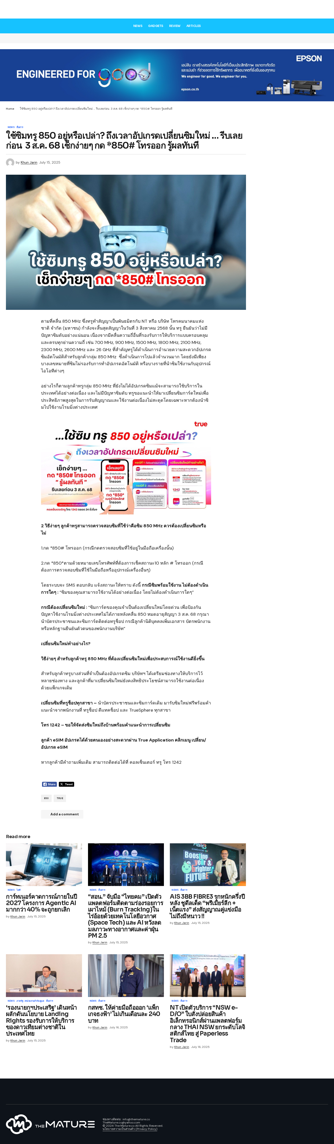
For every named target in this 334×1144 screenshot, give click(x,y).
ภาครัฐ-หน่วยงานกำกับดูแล (30, 1001)
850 (46, 798)
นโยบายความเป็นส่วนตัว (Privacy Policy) (130, 1129)
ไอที (19, 890)
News (11, 127)
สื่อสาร (20, 127)
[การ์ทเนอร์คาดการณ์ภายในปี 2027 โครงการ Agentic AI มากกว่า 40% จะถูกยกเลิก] (44, 864)
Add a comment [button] (64, 814)
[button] (324, 10)
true (60, 798)
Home (10, 109)
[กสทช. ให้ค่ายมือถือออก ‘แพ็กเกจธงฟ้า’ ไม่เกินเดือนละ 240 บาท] (126, 975)
